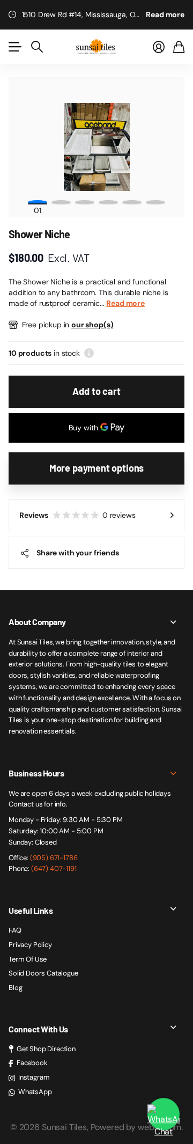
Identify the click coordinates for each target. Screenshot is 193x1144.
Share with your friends (77, 553)
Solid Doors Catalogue (43, 973)
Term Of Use (28, 959)
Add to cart (96, 391)
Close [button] (96, 622)
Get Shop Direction (46, 1048)
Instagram (34, 1077)
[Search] (37, 46)
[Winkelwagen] (178, 46)
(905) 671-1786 (54, 857)
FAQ (15, 930)
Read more (165, 14)
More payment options (96, 468)
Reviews (77, 515)
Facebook (32, 1062)
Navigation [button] (14, 46)
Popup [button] (89, 353)
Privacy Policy (30, 944)
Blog (15, 987)
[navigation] (61, 202)
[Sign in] (159, 46)
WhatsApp (35, 1091)
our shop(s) (92, 324)
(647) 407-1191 (54, 868)
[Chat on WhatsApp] (163, 1114)
